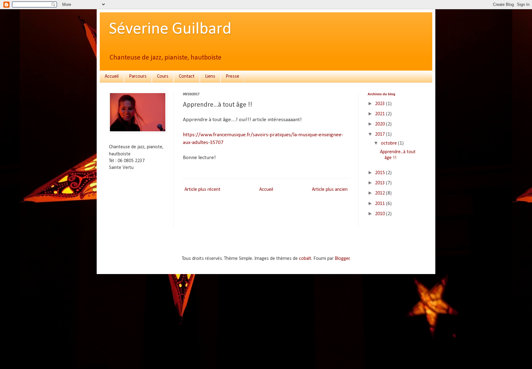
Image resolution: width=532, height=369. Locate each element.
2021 (380, 114)
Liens (210, 76)
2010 (380, 213)
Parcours (138, 76)
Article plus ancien (330, 189)
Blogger (342, 258)
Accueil (112, 76)
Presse (232, 76)
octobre (389, 143)
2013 (380, 183)
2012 (380, 193)
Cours (162, 76)
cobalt (305, 258)
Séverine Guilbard (170, 29)
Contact (187, 76)
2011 (380, 203)
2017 (380, 134)
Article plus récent (202, 189)
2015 (380, 172)
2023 (380, 103)
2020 (380, 124)
